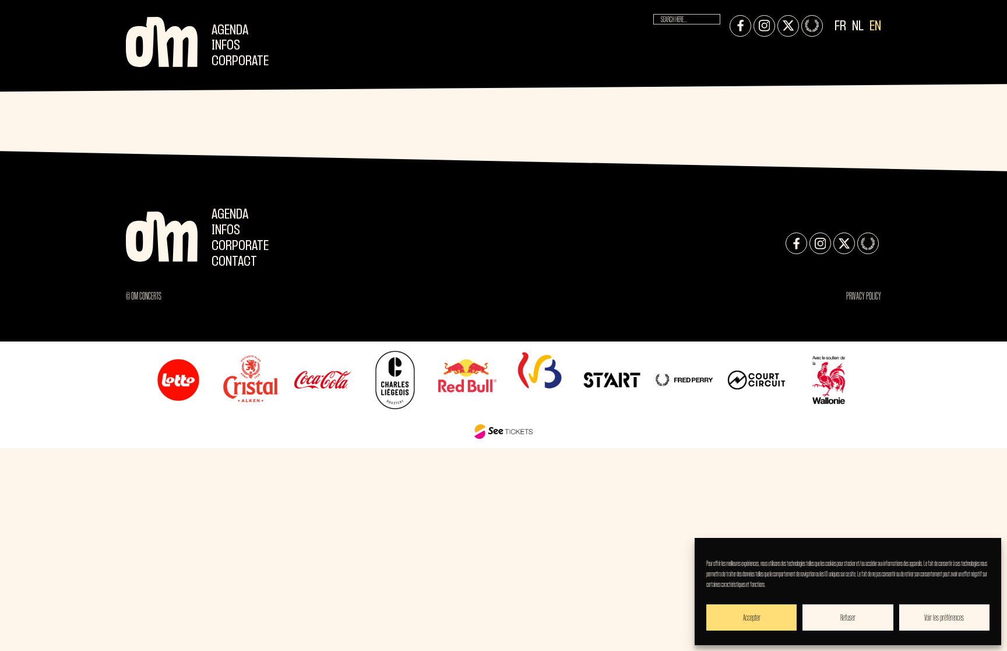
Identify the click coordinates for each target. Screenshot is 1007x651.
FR (840, 26)
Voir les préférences (944, 617)
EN (875, 26)
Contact (234, 262)
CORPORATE (240, 61)
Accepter (751, 617)
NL (858, 26)
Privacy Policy (863, 296)
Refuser (847, 617)
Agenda (230, 30)
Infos (226, 45)
